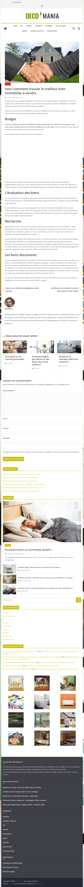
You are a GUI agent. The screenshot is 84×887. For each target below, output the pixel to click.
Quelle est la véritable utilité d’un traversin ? (68, 359)
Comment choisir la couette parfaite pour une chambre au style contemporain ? (45, 588)
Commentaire (9, 390)
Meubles (38, 26)
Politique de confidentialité (12, 863)
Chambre (48, 26)
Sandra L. (20, 97)
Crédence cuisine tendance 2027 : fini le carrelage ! (20, 477)
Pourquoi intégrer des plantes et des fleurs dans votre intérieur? (40, 360)
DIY (22, 26)
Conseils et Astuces (9, 616)
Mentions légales (9, 872)
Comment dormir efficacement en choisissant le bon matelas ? (39, 567)
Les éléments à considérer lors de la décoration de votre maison (65, 289)
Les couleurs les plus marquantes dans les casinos (20, 651)
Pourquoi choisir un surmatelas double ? (28, 549)
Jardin (24, 31)
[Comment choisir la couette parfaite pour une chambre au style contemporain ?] (9, 589)
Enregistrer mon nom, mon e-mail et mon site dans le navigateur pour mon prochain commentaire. (41, 452)
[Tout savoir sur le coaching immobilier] (15, 342)
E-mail (6, 428)
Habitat (29, 26)
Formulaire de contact (10, 867)
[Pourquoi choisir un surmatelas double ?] (42, 521)
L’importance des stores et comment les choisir (43, 666)
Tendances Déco (8, 640)
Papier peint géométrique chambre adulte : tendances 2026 (23, 488)
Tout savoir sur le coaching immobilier (14, 358)
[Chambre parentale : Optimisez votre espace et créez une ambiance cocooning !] (9, 579)
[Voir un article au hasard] (78, 28)
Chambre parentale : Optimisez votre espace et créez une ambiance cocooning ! (45, 578)
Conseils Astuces (37, 31)
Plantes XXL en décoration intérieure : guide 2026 (20, 481)
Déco (15, 26)
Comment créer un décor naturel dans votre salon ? (58, 662)
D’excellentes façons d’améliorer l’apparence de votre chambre (56, 669)
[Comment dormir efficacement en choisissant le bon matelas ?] (9, 569)
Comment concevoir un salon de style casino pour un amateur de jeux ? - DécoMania (32, 657)
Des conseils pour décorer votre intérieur (17, 669)
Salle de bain (60, 26)
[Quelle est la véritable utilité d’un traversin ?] (69, 342)
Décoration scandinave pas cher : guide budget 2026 (21, 491)
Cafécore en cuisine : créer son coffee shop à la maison (22, 474)
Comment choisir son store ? (12, 666)
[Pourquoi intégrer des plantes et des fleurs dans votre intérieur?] (42, 342)
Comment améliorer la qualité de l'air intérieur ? (19, 662)
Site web (6, 438)
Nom (5, 418)
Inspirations (52, 31)
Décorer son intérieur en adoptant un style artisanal (22, 289)
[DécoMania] (5, 28)
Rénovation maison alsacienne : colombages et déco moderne (24, 484)
